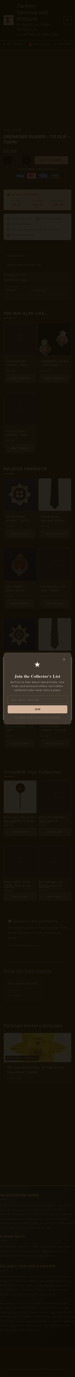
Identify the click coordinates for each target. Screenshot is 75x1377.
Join (37, 709)
